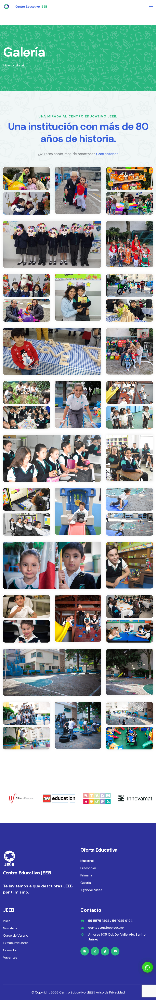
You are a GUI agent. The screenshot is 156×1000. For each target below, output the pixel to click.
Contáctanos (107, 153)
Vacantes (10, 957)
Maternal (87, 861)
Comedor (10, 950)
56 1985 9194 (122, 921)
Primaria (86, 875)
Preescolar (88, 868)
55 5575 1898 (98, 921)
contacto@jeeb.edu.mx (106, 927)
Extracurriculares (15, 943)
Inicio (6, 65)
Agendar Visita (91, 890)
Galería (85, 883)
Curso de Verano (15, 935)
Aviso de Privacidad (110, 992)
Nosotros (10, 928)
